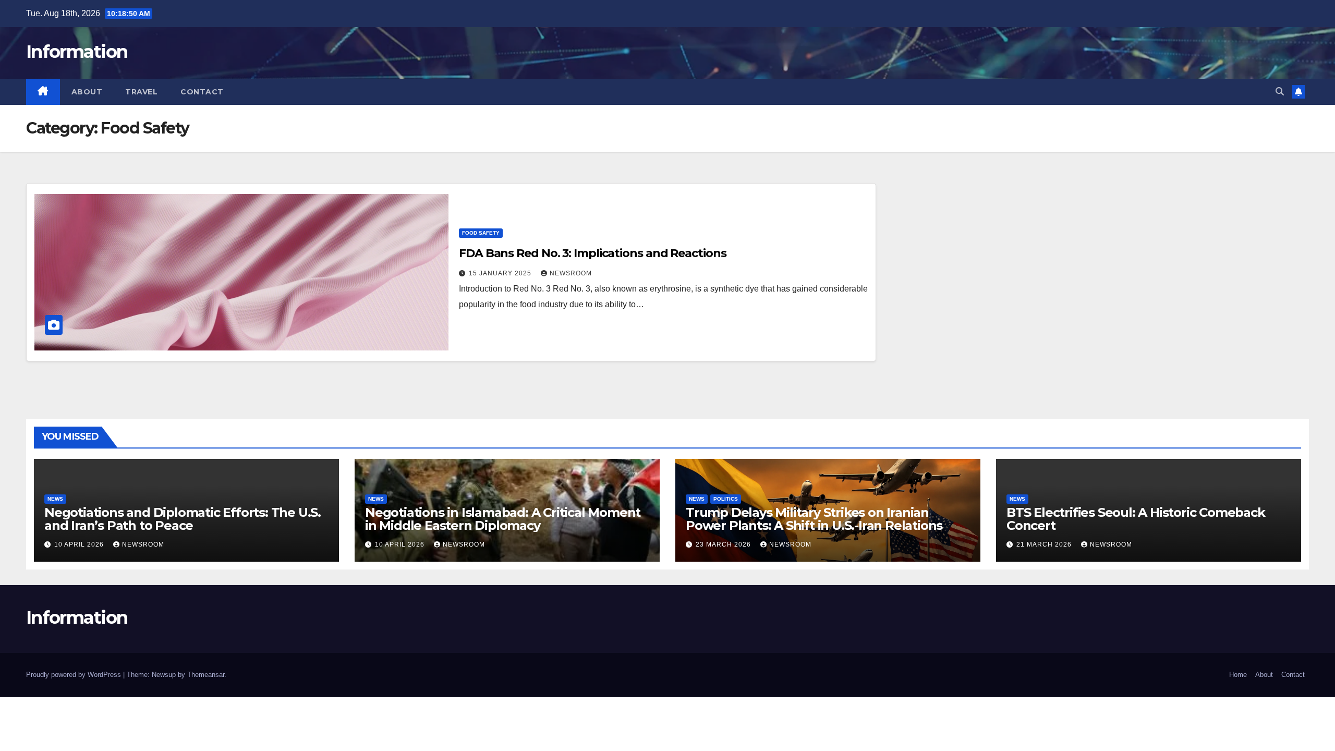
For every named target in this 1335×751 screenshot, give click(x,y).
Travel (141, 91)
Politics (725, 499)
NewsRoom (571, 273)
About (87, 91)
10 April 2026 (80, 544)
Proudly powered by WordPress (74, 675)
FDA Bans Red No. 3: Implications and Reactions (592, 253)
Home (1238, 675)
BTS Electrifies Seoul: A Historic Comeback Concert (1135, 519)
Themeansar (205, 675)
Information (76, 52)
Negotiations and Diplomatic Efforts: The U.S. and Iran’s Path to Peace (182, 519)
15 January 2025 (501, 273)
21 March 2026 (1045, 544)
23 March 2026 (724, 544)
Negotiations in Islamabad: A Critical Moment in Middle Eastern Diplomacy (502, 519)
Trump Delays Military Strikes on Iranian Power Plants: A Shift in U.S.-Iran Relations (814, 519)
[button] (1280, 91)
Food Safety (481, 233)
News (55, 499)
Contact (202, 91)
